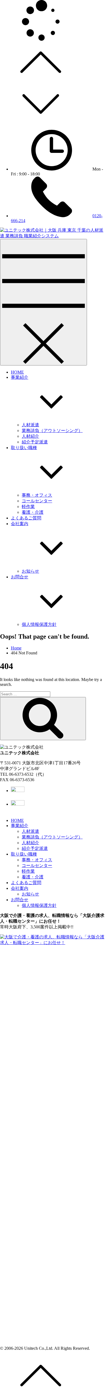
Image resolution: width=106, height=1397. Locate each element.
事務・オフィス (37, 495)
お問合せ (19, 899)
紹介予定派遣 (35, 442)
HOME (17, 372)
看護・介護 (32, 512)
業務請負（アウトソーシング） (52, 430)
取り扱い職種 (24, 854)
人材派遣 (30, 424)
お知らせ (30, 571)
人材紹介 (30, 436)
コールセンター (37, 501)
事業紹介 (19, 825)
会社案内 (19, 888)
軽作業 (28, 506)
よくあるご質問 (26, 518)
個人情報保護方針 (39, 624)
